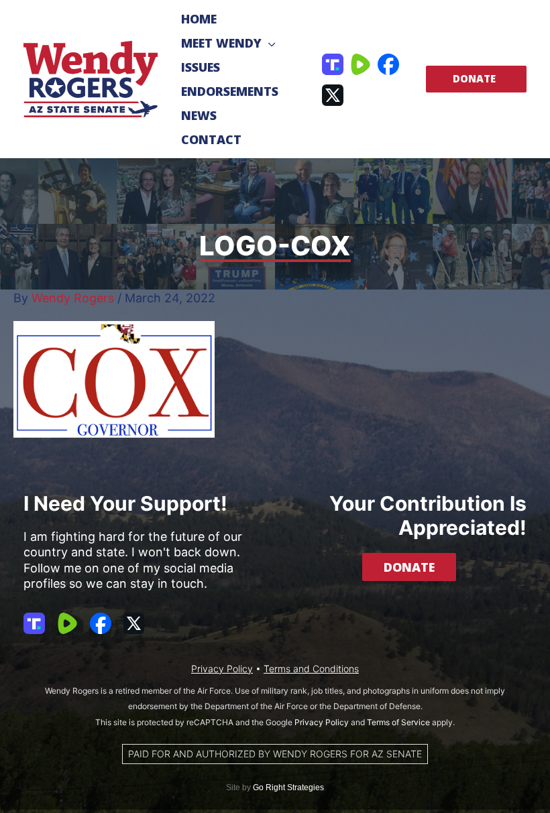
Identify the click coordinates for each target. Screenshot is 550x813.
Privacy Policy (222, 668)
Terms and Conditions (311, 668)
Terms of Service (398, 722)
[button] (269, 43)
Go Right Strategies (288, 787)
